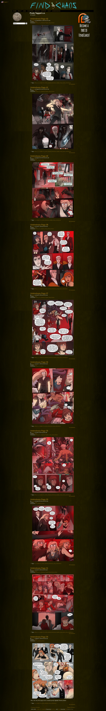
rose (55, 563)
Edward (43, 22)
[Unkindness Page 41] (53, 148)
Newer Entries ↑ (71, 707)
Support (43, 11)
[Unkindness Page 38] (53, 286)
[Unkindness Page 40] (53, 217)
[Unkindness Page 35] (53, 492)
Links (24, 11)
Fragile (46, 22)
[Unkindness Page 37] (53, 354)
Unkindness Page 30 (39, 637)
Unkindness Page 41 (39, 87)
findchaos (54, 82)
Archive (37, 11)
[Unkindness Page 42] (53, 80)
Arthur (37, 22)
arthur (35, 82)
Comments (72, 84)
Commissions (56, 11)
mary (61, 82)
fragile (58, 82)
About (20, 11)
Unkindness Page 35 (39, 431)
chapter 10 (41, 82)
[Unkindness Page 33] (53, 560)
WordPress (53, 709)
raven (64, 82)
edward (49, 82)
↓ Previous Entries (35, 707)
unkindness (68, 82)
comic (35, 21)
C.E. (40, 22)
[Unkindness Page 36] (53, 423)
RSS (66, 709)
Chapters (30, 11)
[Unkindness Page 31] (53, 629)
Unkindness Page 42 (39, 19)
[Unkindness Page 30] (53, 698)
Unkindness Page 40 (39, 156)
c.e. (38, 82)
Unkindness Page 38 (39, 225)
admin (33, 20)
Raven (52, 22)
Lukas (50, 434)
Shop (49, 11)
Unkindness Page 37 (39, 293)
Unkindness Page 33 (39, 499)
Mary (50, 22)
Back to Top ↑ (71, 709)
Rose (52, 228)
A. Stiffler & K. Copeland (40, 709)
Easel (59, 709)
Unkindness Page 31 (39, 568)
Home (14, 11)
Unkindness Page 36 (39, 362)
